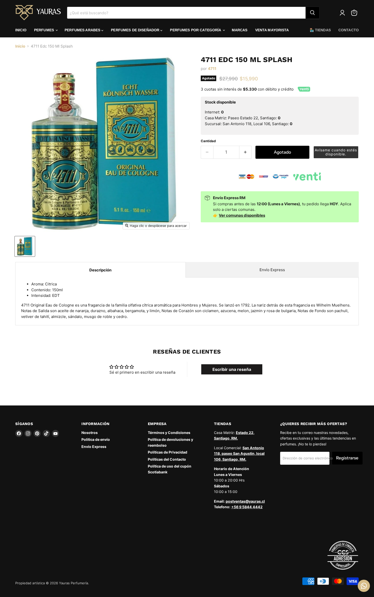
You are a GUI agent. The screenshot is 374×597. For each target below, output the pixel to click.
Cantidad (208, 141)
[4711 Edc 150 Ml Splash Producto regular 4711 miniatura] (25, 246)
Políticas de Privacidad (167, 452)
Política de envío (95, 439)
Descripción (100, 270)
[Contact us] (364, 586)
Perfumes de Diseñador (135, 30)
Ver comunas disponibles (242, 215)
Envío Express (272, 269)
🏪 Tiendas (320, 30)
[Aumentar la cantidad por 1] (245, 152)
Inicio (20, 30)
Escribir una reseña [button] (231, 369)
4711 (212, 68)
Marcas (240, 30)
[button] (336, 152)
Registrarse (347, 457)
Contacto (348, 30)
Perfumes (44, 30)
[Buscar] (312, 13)
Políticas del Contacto (167, 459)
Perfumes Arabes (83, 30)
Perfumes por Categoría (196, 30)
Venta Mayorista (272, 30)
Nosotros (89, 432)
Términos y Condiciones (169, 432)
